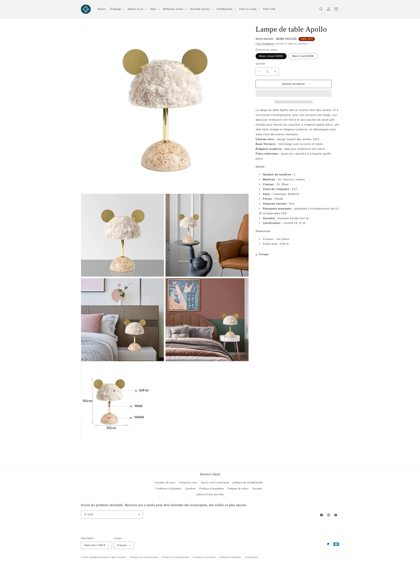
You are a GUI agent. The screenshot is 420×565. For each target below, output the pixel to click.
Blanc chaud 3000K (271, 56)
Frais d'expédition (265, 44)
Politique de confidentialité (175, 557)
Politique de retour (238, 488)
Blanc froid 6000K (303, 56)
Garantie (257, 488)
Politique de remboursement (144, 557)
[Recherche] (321, 9)
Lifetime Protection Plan (210, 494)
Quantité (260, 63)
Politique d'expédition (211, 488)
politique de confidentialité (248, 482)
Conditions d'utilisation (168, 488)
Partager (264, 254)
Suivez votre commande (215, 482)
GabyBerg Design (98, 557)
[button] (293, 94)
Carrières (190, 488)
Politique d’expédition (230, 557)
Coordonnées (251, 557)
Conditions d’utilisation (204, 557)
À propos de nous (165, 482)
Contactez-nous (188, 482)
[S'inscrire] (139, 515)
